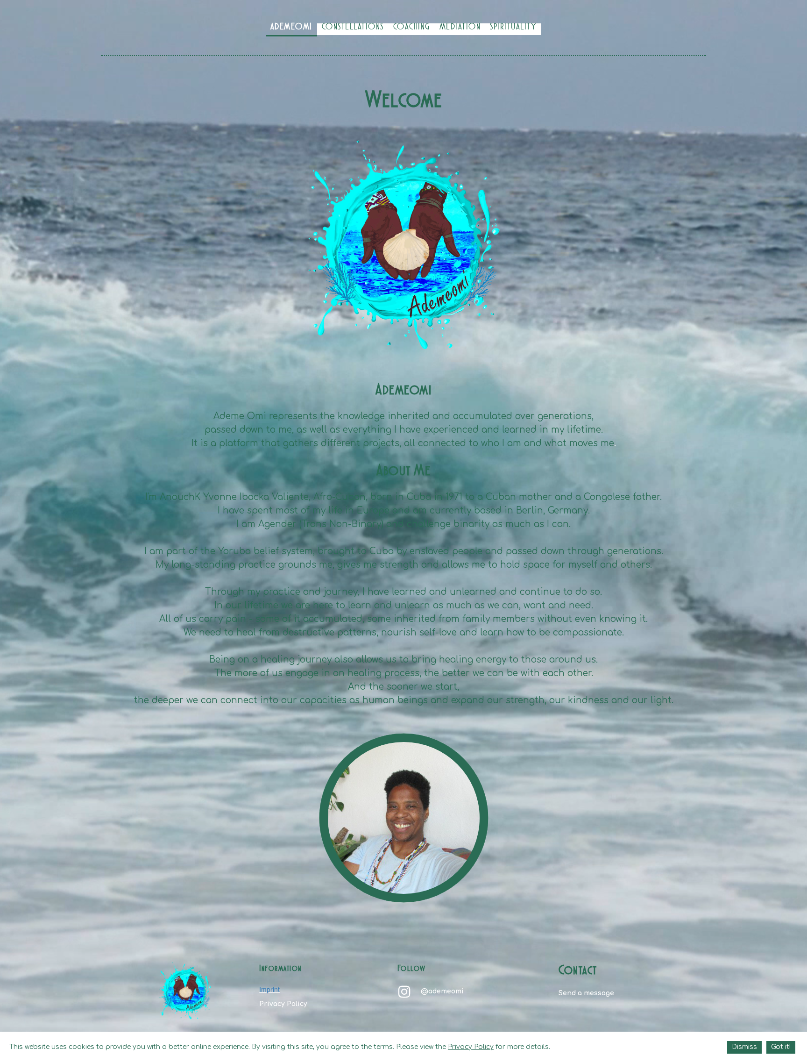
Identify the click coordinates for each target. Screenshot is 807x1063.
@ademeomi (442, 991)
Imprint (269, 989)
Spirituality (513, 27)
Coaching (411, 27)
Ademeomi (291, 27)
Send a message (586, 993)
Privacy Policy (283, 1003)
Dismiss (744, 1046)
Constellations (353, 27)
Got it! (781, 1046)
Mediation (460, 27)
